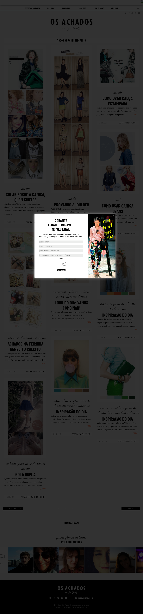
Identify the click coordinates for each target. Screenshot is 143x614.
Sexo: (61, 259)
